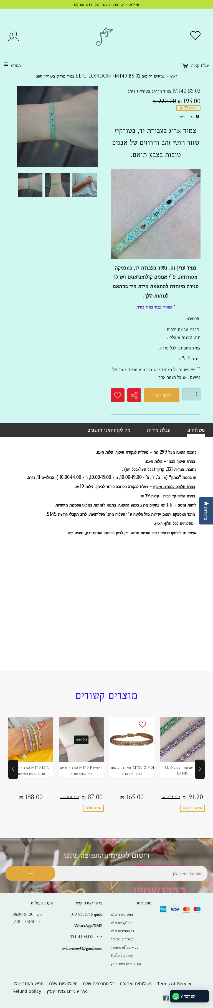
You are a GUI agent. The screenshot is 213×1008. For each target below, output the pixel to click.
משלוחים (196, 429)
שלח (30, 873)
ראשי (173, 76)
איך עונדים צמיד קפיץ (126, 963)
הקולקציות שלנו (122, 922)
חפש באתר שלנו (122, 914)
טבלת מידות (159, 429)
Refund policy (122, 955)
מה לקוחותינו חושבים (108, 429)
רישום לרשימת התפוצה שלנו (106, 855)
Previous (19, 186)
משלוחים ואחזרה (122, 939)
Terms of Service (124, 947)
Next (95, 186)
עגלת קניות (199, 65)
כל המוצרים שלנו (122, 930)
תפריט (16, 65)
